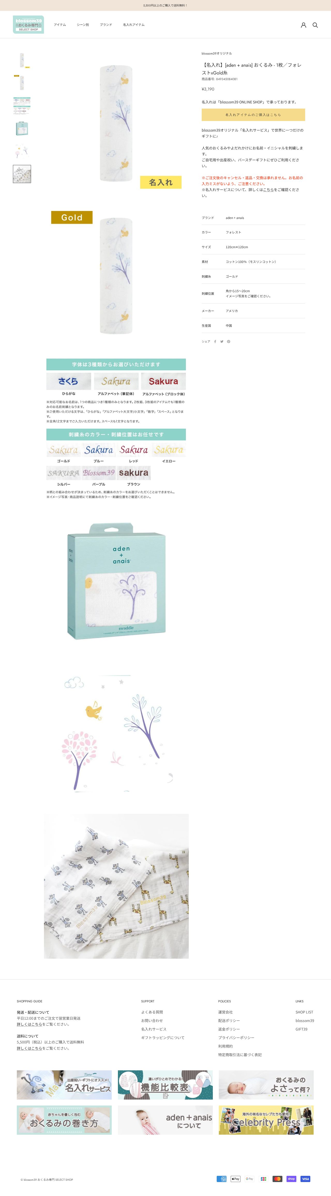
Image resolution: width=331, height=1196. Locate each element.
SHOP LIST (304, 1012)
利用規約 (225, 1046)
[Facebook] (215, 341)
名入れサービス (154, 1029)
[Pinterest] (228, 341)
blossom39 (305, 1020)
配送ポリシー (229, 1020)
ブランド (106, 24)
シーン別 (83, 24)
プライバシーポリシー (236, 1037)
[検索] (315, 24)
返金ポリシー (229, 1029)
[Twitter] (221, 341)
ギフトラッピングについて (163, 1037)
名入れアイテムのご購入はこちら (253, 114)
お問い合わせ (152, 1020)
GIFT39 (301, 1029)
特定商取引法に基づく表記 (240, 1054)
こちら (268, 189)
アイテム (60, 24)
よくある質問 (152, 1012)
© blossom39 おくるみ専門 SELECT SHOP (47, 1180)
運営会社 (225, 1012)
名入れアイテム (134, 24)
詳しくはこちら (29, 1024)
